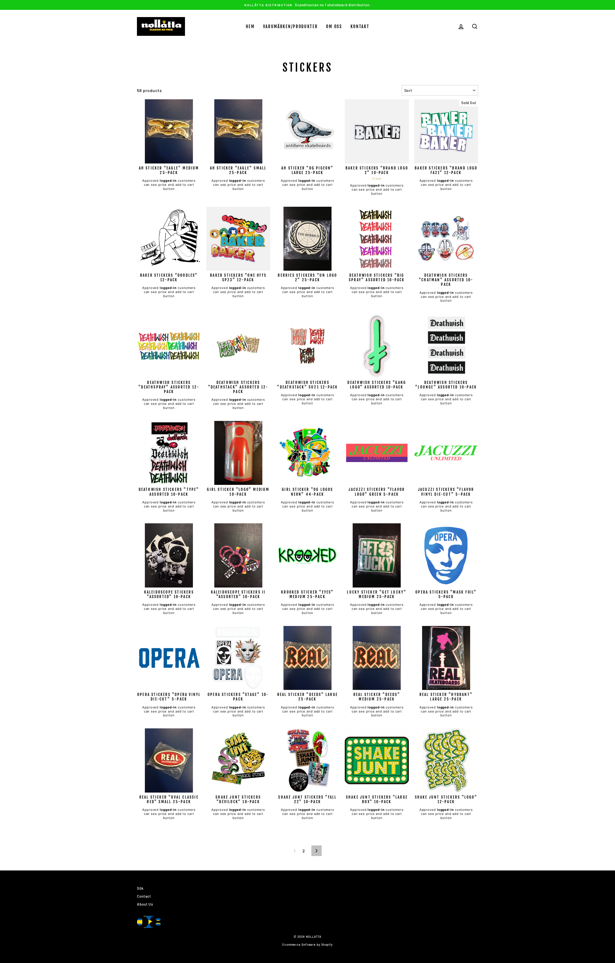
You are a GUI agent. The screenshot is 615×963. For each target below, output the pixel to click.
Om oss (334, 26)
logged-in (168, 180)
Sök (140, 888)
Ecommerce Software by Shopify (307, 944)
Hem (250, 26)
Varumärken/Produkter (290, 26)
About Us (145, 904)
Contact (144, 896)
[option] (307, 4)
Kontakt (360, 26)
